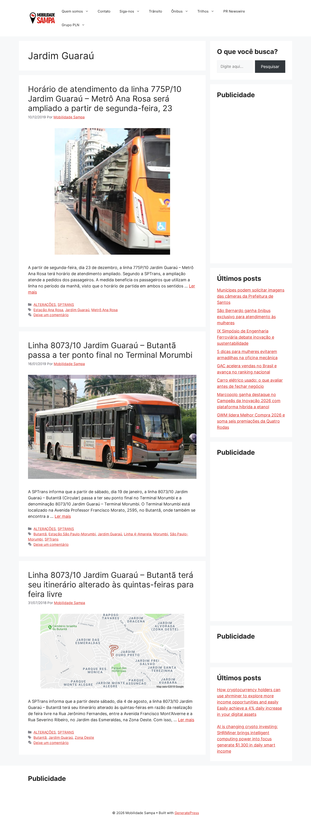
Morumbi (160, 534)
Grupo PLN (70, 25)
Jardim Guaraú (77, 310)
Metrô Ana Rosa (104, 310)
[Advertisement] (251, 172)
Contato (104, 11)
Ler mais (63, 516)
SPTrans (52, 539)
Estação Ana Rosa (48, 310)
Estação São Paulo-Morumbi (72, 534)
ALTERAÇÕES (44, 304)
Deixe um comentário (51, 315)
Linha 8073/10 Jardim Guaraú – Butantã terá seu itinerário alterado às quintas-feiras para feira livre (111, 584)
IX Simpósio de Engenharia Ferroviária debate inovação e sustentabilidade (245, 337)
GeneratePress (187, 813)
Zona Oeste (84, 737)
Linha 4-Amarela (137, 534)
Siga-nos (127, 11)
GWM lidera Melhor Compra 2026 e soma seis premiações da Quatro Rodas (251, 421)
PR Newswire (234, 11)
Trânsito (155, 11)
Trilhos (203, 11)
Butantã (40, 534)
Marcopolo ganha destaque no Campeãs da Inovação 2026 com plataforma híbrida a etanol (248, 400)
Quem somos (72, 11)
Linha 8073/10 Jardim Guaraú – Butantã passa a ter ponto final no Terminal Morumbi (110, 350)
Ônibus (177, 11)
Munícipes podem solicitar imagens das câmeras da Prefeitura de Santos (250, 296)
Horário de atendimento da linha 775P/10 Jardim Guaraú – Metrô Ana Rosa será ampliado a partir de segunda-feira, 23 (104, 98)
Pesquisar (270, 66)
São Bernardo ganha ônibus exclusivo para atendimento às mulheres (246, 316)
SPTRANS (66, 304)
